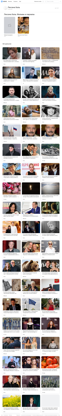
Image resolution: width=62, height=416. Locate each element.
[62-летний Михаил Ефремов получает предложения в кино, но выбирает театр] (12, 249)
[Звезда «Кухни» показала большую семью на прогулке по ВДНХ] (31, 385)
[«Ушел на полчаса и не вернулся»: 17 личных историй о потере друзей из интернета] (50, 346)
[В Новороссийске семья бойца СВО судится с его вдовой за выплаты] (31, 114)
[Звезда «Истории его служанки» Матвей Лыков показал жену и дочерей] (31, 404)
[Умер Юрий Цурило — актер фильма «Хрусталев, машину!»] (31, 133)
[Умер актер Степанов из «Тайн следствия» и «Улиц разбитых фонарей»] (12, 172)
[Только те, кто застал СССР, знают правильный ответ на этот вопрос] (12, 327)
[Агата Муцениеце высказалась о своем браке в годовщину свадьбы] (31, 153)
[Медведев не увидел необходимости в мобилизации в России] (31, 211)
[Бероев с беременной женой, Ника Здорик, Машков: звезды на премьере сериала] (12, 365)
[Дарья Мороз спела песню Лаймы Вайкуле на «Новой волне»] (50, 249)
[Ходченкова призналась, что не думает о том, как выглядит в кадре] (31, 327)
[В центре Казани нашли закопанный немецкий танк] (12, 288)
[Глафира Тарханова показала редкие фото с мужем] (12, 76)
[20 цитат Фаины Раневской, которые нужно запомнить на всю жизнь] (50, 230)
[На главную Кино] (5, 1)
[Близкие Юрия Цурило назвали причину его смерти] (50, 133)
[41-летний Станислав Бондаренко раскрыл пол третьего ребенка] (31, 365)
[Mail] (2, 1)
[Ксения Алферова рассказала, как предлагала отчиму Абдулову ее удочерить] (31, 95)
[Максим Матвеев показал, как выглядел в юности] (12, 153)
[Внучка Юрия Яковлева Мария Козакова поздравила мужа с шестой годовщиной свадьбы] (50, 76)
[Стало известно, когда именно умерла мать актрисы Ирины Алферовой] (31, 288)
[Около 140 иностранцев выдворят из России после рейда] (12, 346)
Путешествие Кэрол (22, 35)
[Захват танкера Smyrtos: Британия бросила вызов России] (50, 191)
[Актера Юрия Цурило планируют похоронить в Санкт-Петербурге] (50, 211)
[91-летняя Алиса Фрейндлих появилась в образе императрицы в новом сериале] (31, 230)
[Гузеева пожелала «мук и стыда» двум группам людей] (12, 211)
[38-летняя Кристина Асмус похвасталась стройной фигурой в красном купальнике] (50, 307)
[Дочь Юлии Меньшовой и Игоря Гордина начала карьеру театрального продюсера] (50, 172)
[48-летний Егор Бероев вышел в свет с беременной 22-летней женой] (12, 269)
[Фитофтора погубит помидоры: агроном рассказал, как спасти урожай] (50, 365)
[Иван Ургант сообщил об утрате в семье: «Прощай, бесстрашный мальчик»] (31, 76)
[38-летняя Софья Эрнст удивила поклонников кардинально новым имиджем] (50, 404)
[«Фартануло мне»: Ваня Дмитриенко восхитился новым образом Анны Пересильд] (12, 114)
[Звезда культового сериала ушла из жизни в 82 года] (50, 114)
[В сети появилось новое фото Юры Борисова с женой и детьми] (12, 385)
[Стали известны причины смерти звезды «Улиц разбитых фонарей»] (31, 191)
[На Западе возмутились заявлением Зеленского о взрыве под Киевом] (12, 95)
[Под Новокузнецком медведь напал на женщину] (31, 269)
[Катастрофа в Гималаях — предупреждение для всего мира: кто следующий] (50, 153)
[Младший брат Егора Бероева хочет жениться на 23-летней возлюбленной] (12, 230)
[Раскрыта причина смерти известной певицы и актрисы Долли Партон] (50, 95)
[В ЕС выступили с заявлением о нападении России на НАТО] (31, 307)
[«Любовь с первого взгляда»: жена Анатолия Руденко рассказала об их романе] (31, 56)
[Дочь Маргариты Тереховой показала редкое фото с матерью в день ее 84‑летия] (12, 56)
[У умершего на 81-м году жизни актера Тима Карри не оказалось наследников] (12, 307)
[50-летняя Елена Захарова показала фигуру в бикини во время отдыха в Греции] (50, 327)
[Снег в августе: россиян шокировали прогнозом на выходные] (50, 385)
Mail (2, 415)
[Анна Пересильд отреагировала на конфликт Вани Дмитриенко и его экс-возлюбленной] (50, 269)
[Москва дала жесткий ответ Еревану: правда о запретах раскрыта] (12, 133)
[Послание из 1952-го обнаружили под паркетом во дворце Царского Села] (50, 56)
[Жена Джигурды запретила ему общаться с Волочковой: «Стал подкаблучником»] (31, 249)
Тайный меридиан (8, 35)
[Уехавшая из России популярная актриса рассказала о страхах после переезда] (31, 172)
